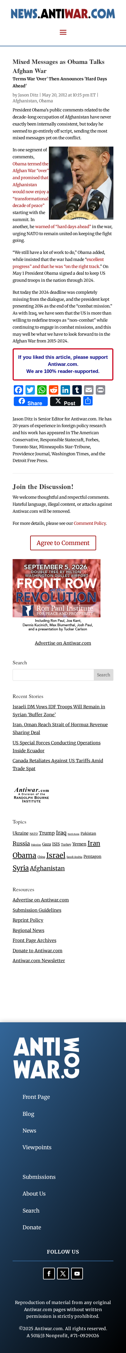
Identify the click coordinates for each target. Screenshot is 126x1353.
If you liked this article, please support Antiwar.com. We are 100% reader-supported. (63, 364)
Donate (32, 1227)
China (41, 857)
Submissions (39, 1177)
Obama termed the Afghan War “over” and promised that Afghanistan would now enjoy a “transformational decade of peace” (31, 184)
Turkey (66, 844)
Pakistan (88, 833)
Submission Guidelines (37, 910)
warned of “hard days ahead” (63, 226)
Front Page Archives (34, 940)
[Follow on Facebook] (49, 1273)
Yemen (79, 844)
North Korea (73, 834)
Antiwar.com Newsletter (39, 960)
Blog (28, 1114)
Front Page (36, 1097)
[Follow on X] (63, 1273)
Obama (46, 100)
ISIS (56, 844)
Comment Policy (90, 523)
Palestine (36, 844)
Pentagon (92, 856)
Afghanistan (25, 100)
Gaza (46, 844)
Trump (47, 833)
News (29, 1130)
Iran (94, 843)
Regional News (28, 930)
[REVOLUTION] (57, 630)
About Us (34, 1193)
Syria (21, 868)
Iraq (61, 832)
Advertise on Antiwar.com (63, 643)
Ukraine (20, 833)
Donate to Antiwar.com (37, 950)
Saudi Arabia (74, 856)
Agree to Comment (63, 542)
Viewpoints (37, 1147)
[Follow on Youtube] (77, 1273)
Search (31, 1210)
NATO (34, 834)
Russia (21, 843)
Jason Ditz (28, 95)
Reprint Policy (28, 920)
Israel (55, 855)
